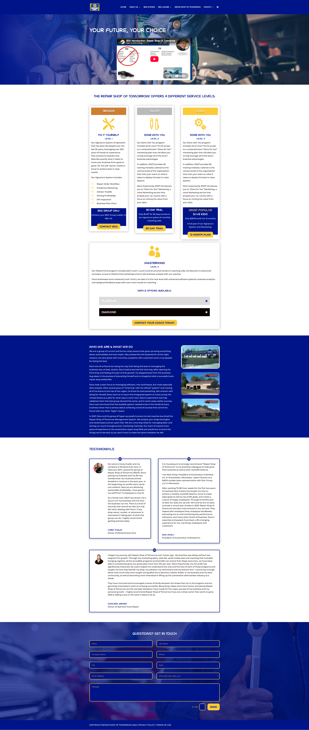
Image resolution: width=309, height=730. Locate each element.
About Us (133, 7)
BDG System (149, 7)
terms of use (163, 725)
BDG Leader (163, 7)
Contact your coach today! (154, 322)
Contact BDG (109, 226)
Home (123, 7)
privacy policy (146, 725)
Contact (207, 7)
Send (213, 706)
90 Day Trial (154, 228)
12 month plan (200, 234)
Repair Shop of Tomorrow (188, 7)
